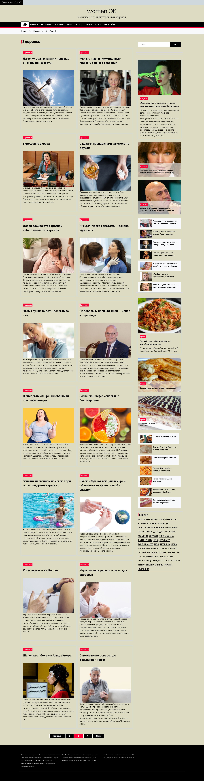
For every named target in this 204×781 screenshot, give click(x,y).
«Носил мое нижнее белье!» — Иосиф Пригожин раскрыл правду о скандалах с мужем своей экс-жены (157, 209)
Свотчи (162, 557)
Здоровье (59, 24)
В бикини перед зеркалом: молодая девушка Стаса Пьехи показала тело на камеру (164, 243)
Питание (142, 552)
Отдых (78, 24)
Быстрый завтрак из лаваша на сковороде (158, 388)
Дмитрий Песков (167, 532)
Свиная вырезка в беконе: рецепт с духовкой (164, 501)
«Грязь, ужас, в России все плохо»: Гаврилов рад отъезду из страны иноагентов (164, 233)
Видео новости (145, 528)
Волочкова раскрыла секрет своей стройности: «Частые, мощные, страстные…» (165, 265)
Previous (57, 736)
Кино (69, 24)
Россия (141, 557)
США (156, 557)
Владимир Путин (162, 528)
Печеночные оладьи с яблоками (162, 480)
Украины (168, 565)
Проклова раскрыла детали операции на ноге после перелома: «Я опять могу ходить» (157, 172)
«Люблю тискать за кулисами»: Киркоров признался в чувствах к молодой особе (163, 275)
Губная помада (145, 532)
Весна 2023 (157, 523)
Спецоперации (153, 561)
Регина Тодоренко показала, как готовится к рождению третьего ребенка (165, 286)
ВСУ (149, 523)
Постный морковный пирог (164, 436)
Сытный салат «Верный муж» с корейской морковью (155, 342)
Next (98, 736)
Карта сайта (109, 24)
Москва (141, 548)
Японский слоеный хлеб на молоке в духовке (164, 448)
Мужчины (151, 548)
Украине (159, 565)
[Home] (25, 24)
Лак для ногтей (145, 544)
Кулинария (164, 540)
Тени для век (174, 561)
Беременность (169, 519)
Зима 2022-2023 (166, 536)
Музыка (160, 548)
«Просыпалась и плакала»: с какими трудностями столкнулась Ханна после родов (159, 105)
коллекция (143, 569)
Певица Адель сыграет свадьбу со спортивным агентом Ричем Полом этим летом (165, 254)
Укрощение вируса (36, 143)
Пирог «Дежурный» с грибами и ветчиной (162, 469)
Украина (150, 565)
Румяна (149, 557)
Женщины (143, 536)
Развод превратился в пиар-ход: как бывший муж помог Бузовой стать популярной (165, 222)
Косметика (46, 24)
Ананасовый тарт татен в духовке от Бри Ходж (164, 491)
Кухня (98, 24)
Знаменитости (145, 540)
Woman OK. (102, 11)
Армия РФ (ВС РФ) (154, 519)
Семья (170, 557)
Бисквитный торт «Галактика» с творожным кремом (159, 425)
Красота (34, 24)
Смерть (141, 561)
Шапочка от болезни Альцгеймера (47, 655)
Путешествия (164, 552)
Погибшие (152, 552)
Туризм (141, 565)
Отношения (170, 548)
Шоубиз (88, 24)
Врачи (174, 528)
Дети (155, 532)
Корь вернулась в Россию (41, 570)
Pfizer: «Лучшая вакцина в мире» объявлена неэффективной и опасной (102, 485)
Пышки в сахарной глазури (164, 458)
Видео (166, 523)
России (176, 552)
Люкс (156, 544)
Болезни (142, 523)
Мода (174, 544)
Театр (164, 561)
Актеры (141, 519)
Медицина (165, 544)
